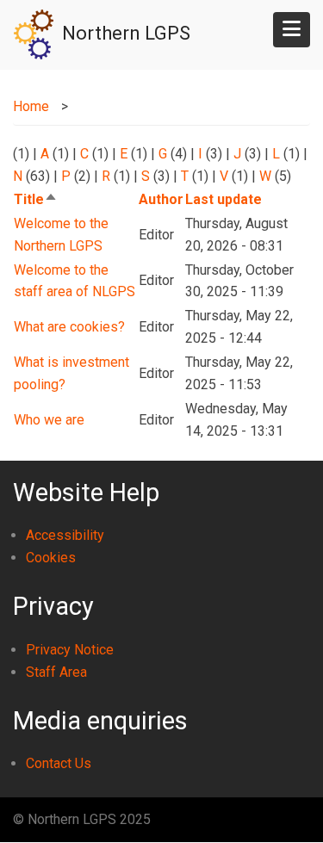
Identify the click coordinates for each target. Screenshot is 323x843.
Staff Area (56, 672)
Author (161, 199)
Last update (223, 199)
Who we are (49, 420)
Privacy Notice (70, 650)
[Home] (33, 33)
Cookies (51, 557)
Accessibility (65, 535)
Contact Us (58, 763)
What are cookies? (69, 327)
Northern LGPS (126, 33)
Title (36, 199)
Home (31, 106)
